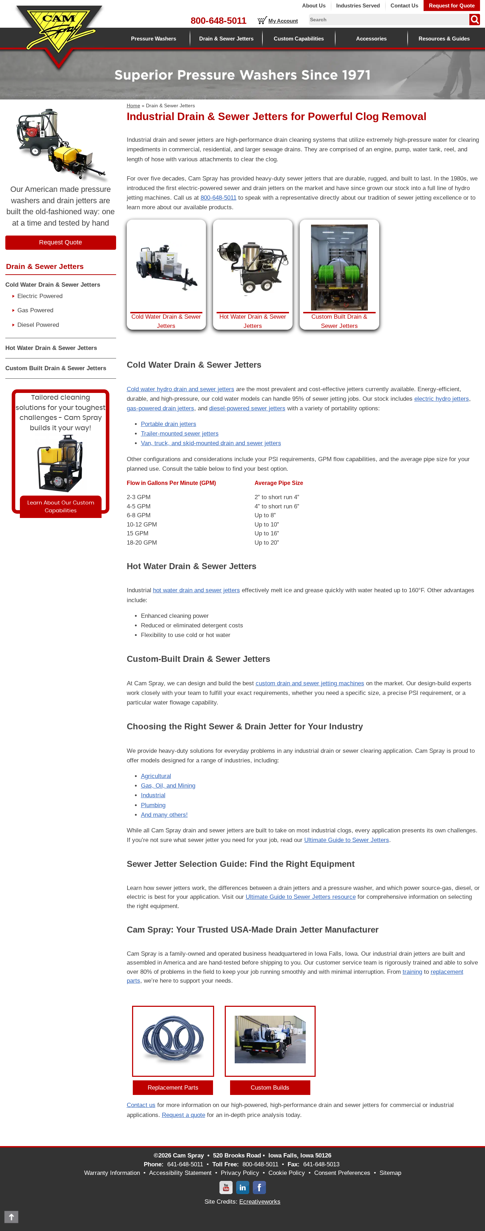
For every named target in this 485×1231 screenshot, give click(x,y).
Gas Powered (35, 310)
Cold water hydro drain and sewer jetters (180, 389)
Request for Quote (452, 5)
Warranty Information (112, 1173)
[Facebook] (259, 1187)
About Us (314, 5)
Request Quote (60, 242)
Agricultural (156, 776)
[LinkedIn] (242, 1187)
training (412, 971)
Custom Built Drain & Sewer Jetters (55, 368)
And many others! (164, 814)
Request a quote (183, 1115)
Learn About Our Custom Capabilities (60, 506)
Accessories (371, 39)
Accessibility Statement (180, 1173)
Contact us (141, 1105)
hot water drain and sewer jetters (196, 590)
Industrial (153, 795)
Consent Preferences (342, 1173)
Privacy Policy (240, 1173)
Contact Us (404, 5)
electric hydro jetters (441, 398)
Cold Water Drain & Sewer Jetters (52, 284)
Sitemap (390, 1173)
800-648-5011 (218, 20)
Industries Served (358, 5)
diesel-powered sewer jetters (247, 408)
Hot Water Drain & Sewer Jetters (51, 348)
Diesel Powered (38, 325)
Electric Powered (39, 296)
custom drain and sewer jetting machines (310, 683)
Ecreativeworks (259, 1201)
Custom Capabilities (299, 39)
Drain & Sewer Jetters (226, 39)
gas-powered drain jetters (160, 408)
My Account (283, 21)
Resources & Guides (444, 39)
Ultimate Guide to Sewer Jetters (346, 840)
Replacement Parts (173, 1087)
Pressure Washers (153, 39)
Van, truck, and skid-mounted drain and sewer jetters (211, 443)
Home (133, 105)
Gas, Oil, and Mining (168, 785)
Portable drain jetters (168, 424)
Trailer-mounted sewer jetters (180, 433)
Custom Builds (270, 1087)
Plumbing (153, 805)
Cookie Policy (286, 1173)
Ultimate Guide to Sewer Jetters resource (301, 896)
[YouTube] (226, 1187)
